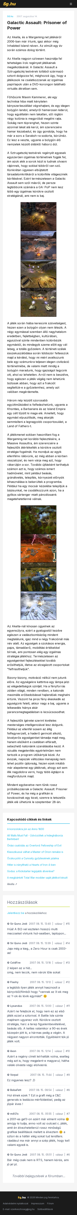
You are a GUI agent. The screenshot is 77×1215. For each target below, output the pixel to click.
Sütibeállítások (45, 1209)
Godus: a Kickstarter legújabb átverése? (30, 871)
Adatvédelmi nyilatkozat (15, 1203)
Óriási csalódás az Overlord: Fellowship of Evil (34, 845)
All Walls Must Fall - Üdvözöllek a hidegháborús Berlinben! (35, 837)
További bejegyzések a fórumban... (38, 1176)
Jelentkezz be (15, 912)
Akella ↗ (12, 884)
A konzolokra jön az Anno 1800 (25, 829)
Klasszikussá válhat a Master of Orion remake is (35, 851)
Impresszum (37, 1203)
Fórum (50, 1203)
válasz (58, 923)
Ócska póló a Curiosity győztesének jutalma (33, 858)
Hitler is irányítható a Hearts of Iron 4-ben (31, 864)
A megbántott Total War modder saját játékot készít (37, 877)
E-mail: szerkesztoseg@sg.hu (19, 1209)
